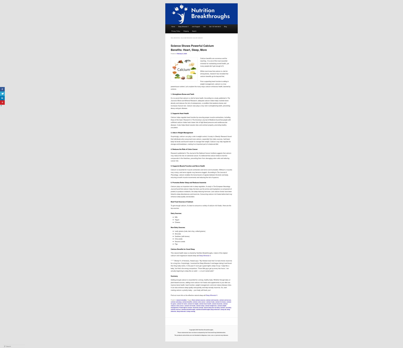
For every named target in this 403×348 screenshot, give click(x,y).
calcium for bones (220, 302)
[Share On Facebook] (2, 89)
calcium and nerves (225, 300)
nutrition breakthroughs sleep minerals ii (208, 309)
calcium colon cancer (199, 302)
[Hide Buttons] (1, 106)
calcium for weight (192, 304)
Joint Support (196, 27)
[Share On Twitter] (2, 93)
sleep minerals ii (181, 311)
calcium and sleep (176, 302)
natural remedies (181, 300)
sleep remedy (191, 311)
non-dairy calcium (219, 307)
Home (173, 27)
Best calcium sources (198, 300)
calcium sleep (200, 306)
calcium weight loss (211, 306)
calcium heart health (205, 304)
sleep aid (223, 309)
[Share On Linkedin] (2, 98)
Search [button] (194, 31)
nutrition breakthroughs (188, 309)
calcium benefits (187, 302)
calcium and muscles (212, 300)
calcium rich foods (189, 306)
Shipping (186, 31)
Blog (225, 27)
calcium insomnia (217, 304)
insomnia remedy (198, 307)
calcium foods (210, 302)
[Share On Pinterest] (2, 102)
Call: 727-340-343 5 (215, 27)
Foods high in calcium (185, 307)
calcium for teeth (182, 304)
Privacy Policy (175, 31)
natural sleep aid (209, 307)
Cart (204, 27)
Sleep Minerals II (183, 27)
